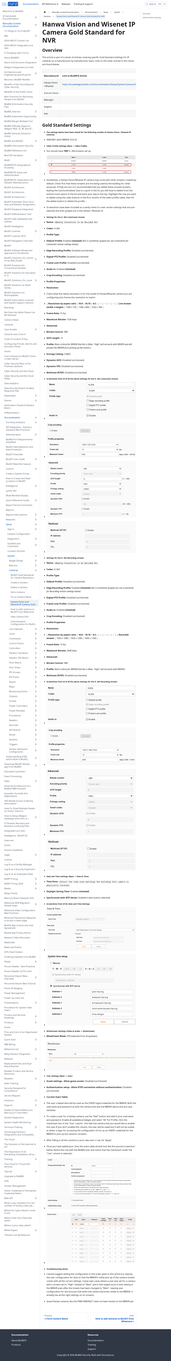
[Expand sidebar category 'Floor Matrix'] (36, 662)
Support (92, 1349)
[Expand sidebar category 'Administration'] (36, 434)
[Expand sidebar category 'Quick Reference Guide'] (36, 500)
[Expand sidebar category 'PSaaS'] (36, 961)
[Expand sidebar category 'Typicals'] (36, 1171)
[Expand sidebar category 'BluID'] (36, 160)
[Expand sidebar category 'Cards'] (36, 634)
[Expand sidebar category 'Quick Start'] (36, 1039)
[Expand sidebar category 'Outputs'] (36, 696)
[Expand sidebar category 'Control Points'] (36, 643)
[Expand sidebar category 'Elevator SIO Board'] (36, 658)
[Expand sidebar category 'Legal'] (36, 855)
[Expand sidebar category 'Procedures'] (36, 715)
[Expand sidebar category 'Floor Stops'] (36, 667)
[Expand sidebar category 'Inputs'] (36, 682)
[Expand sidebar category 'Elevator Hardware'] (36, 653)
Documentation (31, 4)
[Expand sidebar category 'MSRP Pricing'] (36, 879)
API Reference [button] (49, 4)
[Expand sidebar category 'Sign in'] (36, 529)
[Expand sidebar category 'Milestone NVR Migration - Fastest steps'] (36, 904)
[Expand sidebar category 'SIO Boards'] (36, 730)
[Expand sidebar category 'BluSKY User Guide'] (36, 459)
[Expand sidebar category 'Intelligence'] (36, 486)
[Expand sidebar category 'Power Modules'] (36, 711)
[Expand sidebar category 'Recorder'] (36, 725)
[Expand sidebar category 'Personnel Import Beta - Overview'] (36, 977)
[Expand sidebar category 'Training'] (36, 1159)
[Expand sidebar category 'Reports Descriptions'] (36, 515)
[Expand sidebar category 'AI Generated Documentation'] (36, 17)
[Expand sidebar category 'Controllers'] (36, 648)
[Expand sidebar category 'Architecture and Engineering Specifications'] (36, 73)
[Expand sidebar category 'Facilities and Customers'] (36, 544)
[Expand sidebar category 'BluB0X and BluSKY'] (36, 141)
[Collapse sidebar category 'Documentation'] (36, 417)
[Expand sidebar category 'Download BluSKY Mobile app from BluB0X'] (36, 765)
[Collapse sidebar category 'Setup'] (36, 524)
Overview (146, 13)
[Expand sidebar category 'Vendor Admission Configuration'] (36, 750)
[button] (20, 24)
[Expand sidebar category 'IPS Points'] (36, 677)
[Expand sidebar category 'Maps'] (36, 687)
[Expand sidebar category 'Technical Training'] (36, 1127)
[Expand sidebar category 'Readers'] (36, 720)
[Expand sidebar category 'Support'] (36, 1105)
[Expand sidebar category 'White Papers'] (36, 1230)
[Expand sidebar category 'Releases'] (36, 1059)
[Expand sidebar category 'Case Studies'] (36, 329)
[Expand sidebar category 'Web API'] (36, 1198)
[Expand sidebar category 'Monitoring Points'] (36, 691)
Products (16, 1344)
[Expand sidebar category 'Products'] (36, 1022)
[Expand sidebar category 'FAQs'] (36, 781)
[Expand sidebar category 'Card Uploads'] (36, 629)
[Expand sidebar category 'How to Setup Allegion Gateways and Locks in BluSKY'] (36, 817)
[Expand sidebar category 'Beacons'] (36, 565)
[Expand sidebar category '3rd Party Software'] (36, 422)
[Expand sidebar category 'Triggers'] (36, 744)
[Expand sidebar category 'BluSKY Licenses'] (36, 231)
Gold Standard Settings (152, 17)
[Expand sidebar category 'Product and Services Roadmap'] (36, 1016)
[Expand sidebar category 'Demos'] (36, 400)
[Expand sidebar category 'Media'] (36, 888)
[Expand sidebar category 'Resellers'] (36, 1078)
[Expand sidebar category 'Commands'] (36, 638)
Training (92, 1344)
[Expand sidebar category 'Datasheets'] (36, 396)
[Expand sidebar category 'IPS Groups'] (36, 672)
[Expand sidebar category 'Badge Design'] (36, 560)
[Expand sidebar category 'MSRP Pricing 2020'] (36, 884)
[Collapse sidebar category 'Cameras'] (36, 570)
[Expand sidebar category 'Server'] (36, 735)
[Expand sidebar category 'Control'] (36, 469)
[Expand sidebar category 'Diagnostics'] (36, 539)
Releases (66, 4)
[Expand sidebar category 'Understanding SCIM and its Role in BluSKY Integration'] (36, 757)
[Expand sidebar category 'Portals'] (36, 701)
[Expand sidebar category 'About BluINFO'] (36, 58)
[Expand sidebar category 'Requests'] (36, 519)
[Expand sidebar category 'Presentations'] (36, 1003)
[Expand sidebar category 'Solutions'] (36, 1100)
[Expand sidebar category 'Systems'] (36, 739)
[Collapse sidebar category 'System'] (36, 556)
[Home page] (44, 12)
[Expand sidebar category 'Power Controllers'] (36, 706)
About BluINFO (18, 1340)
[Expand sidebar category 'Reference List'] (36, 1049)
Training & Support (83, 4)
